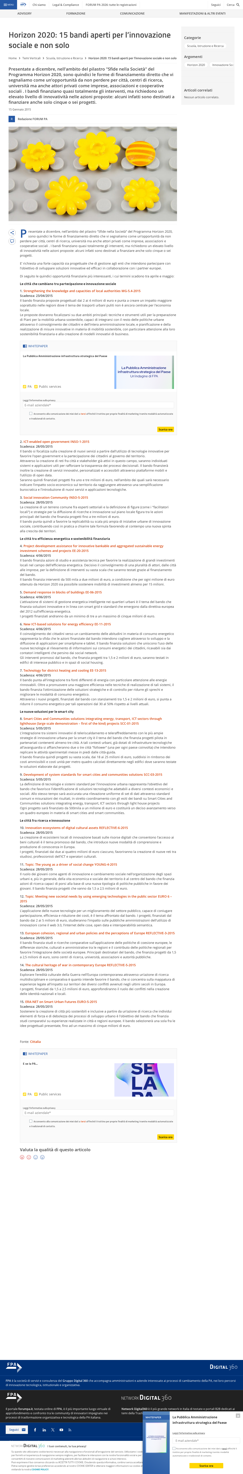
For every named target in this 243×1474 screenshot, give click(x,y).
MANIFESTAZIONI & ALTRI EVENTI (202, 13)
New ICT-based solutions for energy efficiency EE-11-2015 (67, 624)
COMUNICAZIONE (132, 13)
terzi (83, 414)
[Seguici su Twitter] (53, 1430)
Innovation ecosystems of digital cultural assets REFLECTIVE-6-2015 (76, 828)
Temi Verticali (31, 58)
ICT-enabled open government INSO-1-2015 (56, 441)
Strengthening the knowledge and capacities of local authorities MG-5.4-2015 (82, 291)
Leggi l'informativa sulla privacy (39, 400)
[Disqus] (121, 1214)
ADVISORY (24, 13)
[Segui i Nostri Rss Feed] (70, 1430)
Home (13, 58)
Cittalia (35, 1041)
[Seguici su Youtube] (61, 1430)
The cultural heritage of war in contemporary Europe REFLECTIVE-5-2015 (80, 965)
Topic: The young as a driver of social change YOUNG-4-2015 (71, 864)
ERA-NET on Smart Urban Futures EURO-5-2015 (61, 1002)
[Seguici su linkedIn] (44, 1430)
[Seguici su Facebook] (35, 1430)
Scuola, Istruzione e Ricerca (64, 58)
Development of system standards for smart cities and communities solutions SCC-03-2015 (92, 774)
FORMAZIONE (75, 13)
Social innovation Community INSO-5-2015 (55, 497)
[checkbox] (30, 414)
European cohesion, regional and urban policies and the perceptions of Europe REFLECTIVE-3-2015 (100, 933)
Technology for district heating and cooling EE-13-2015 (64, 670)
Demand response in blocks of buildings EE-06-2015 (62, 592)
